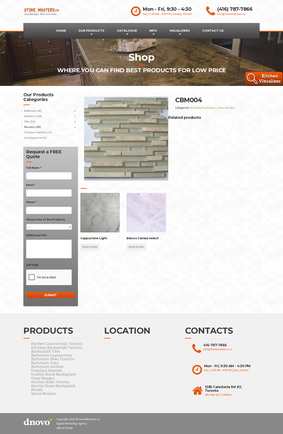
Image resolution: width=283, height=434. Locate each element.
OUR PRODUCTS (91, 30)
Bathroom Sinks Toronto (52, 359)
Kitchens (33, 116)
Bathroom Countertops (51, 355)
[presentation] (49, 277)
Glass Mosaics (226, 107)
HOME (61, 30)
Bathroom (33, 111)
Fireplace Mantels (46, 371)
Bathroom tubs (44, 363)
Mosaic (37, 390)
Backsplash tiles (45, 351)
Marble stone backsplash (53, 386)
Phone (31, 202)
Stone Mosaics (43, 394)
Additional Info (36, 235)
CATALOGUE (127, 30)
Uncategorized (35, 137)
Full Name (33, 168)
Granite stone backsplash (53, 374)
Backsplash (197, 107)
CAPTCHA (32, 265)
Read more (90, 246)
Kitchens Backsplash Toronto (56, 348)
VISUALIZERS (179, 30)
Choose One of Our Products (45, 219)
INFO (153, 30)
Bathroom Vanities (47, 367)
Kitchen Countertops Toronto (57, 344)
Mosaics (211, 107)
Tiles (29, 121)
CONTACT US (213, 30)
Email (30, 185)
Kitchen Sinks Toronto (50, 382)
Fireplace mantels (37, 132)
